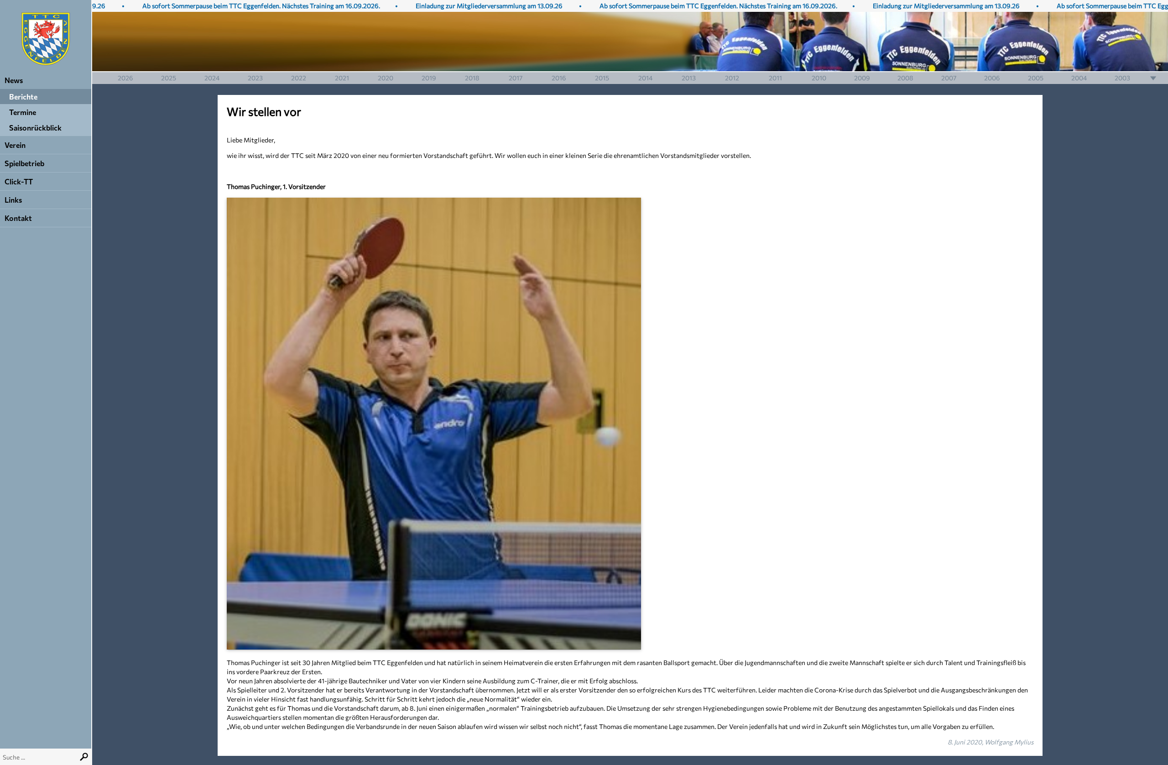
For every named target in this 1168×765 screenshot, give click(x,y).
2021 (342, 78)
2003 (1122, 78)
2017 (515, 78)
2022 (298, 78)
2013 (689, 78)
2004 (1079, 78)
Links (13, 199)
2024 (211, 78)
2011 (775, 78)
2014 (645, 78)
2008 (905, 78)
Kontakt (18, 218)
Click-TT (19, 181)
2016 (559, 78)
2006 (992, 78)
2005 (1035, 78)
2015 (602, 78)
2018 (472, 78)
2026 (125, 78)
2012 (732, 78)
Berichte (23, 96)
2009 (862, 78)
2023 (255, 78)
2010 (819, 78)
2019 (429, 78)
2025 (168, 78)
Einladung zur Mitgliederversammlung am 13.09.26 (462, 6)
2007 (948, 78)
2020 (385, 78)
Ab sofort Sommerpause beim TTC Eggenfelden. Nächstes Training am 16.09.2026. (234, 6)
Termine (22, 112)
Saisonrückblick (35, 127)
